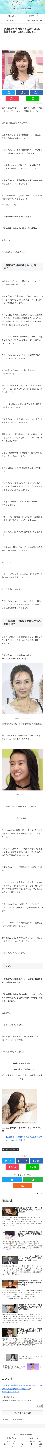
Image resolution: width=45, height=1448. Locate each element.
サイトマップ (12, 1441)
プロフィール (33, 1438)
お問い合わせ (12, 1438)
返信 (40, 1406)
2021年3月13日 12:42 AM (10, 1392)
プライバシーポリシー (33, 1441)
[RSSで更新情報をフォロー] (22, 1185)
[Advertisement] (22, 41)
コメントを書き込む (22, 1413)
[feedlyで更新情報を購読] (33, 1179)
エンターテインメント (11, 1149)
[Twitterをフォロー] (12, 1179)
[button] (22, 69)
